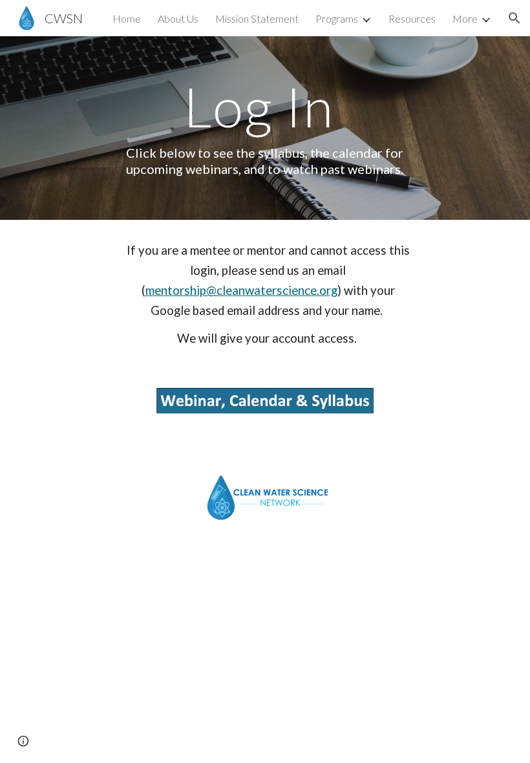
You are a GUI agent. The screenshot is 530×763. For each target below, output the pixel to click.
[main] (265, 128)
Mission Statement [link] (257, 18)
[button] (514, 18)
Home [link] (126, 18)
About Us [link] (178, 18)
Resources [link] (412, 18)
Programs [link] (336, 18)
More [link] (465, 18)
